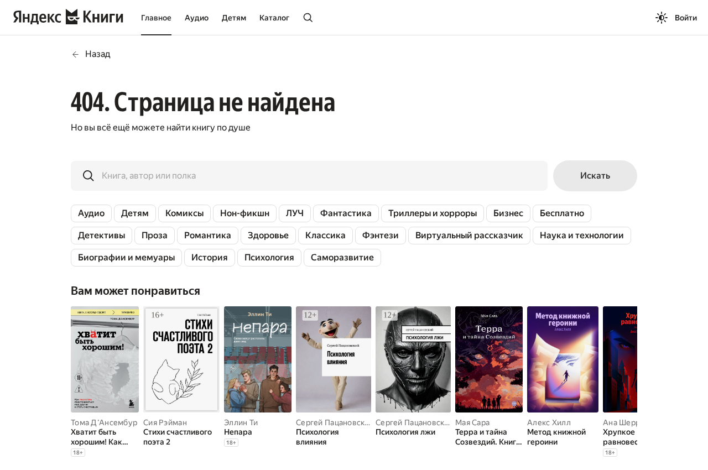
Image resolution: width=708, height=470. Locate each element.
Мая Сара (472, 422)
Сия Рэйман (165, 422)
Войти (686, 17)
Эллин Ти (241, 422)
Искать (595, 175)
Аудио (197, 17)
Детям (234, 17)
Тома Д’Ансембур (104, 422)
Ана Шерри (624, 422)
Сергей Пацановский (335, 422)
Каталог (274, 17)
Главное (156, 17)
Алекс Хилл (549, 422)
